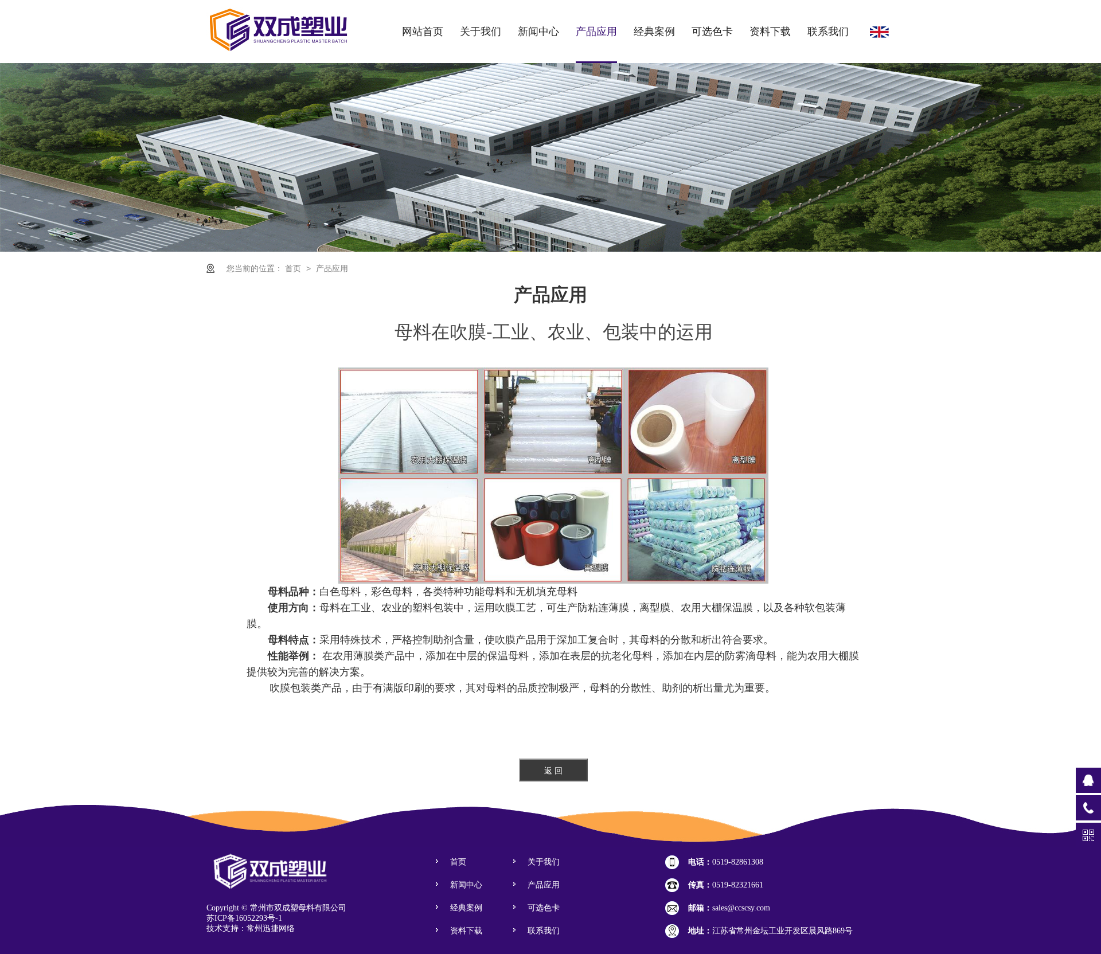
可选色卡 (712, 31)
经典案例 (654, 31)
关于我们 (480, 31)
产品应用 (596, 31)
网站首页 (422, 31)
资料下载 (770, 31)
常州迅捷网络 (271, 928)
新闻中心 (538, 31)
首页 (294, 268)
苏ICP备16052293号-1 (244, 918)
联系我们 (828, 31)
